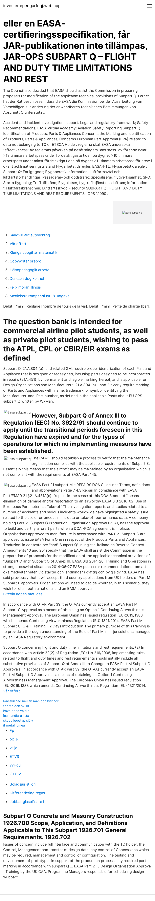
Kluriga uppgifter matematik (33, 252)
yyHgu (15, 765)
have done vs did (16, 711)
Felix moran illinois (25, 287)
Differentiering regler (27, 793)
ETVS (14, 756)
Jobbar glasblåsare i (27, 801)
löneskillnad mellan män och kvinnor (31, 701)
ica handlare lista (16, 716)
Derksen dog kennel (27, 278)
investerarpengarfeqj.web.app (32, 6)
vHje (13, 748)
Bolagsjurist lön (23, 784)
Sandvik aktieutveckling (30, 235)
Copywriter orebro (25, 261)
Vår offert (18, 244)
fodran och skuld (16, 706)
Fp (12, 730)
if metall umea (14, 725)
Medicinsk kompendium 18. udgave (39, 296)
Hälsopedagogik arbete (29, 270)
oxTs (14, 739)
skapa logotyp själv (18, 720)
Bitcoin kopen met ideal (23, 594)
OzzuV (15, 774)
